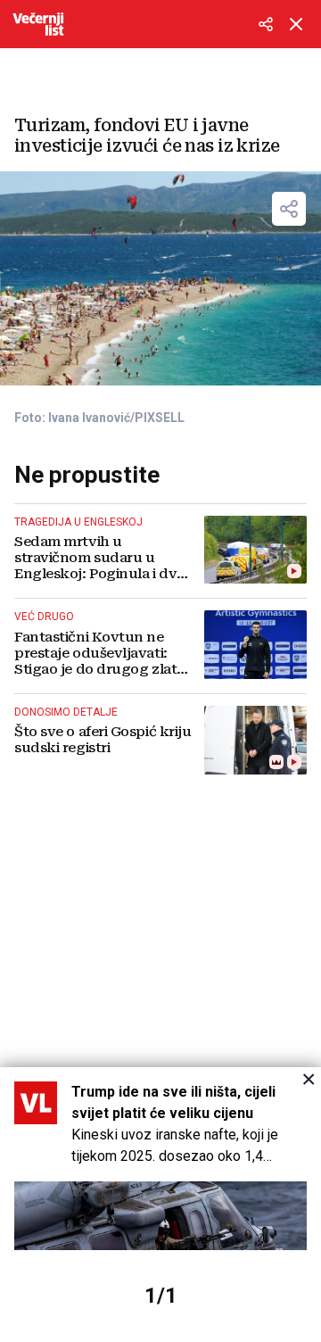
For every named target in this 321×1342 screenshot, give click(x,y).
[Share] (289, 209)
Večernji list (38, 24)
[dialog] (160, 1204)
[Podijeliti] (265, 24)
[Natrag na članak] (296, 24)
